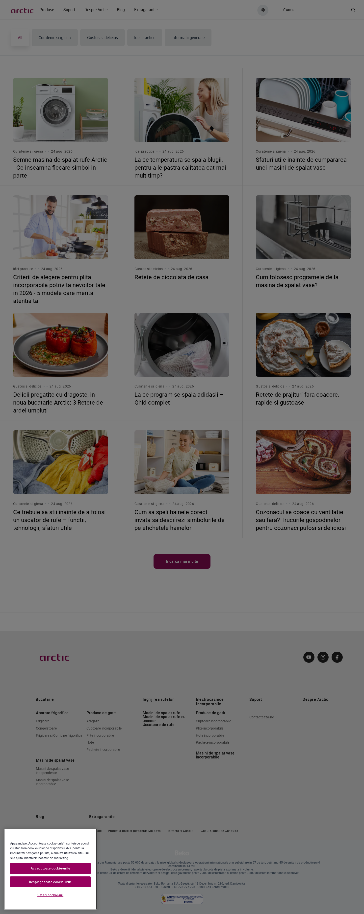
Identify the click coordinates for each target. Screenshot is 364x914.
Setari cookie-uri (50, 895)
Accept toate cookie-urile (50, 868)
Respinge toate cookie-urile (50, 882)
